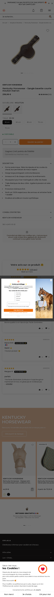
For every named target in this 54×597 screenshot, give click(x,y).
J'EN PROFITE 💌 (18, 310)
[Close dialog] (51, 280)
